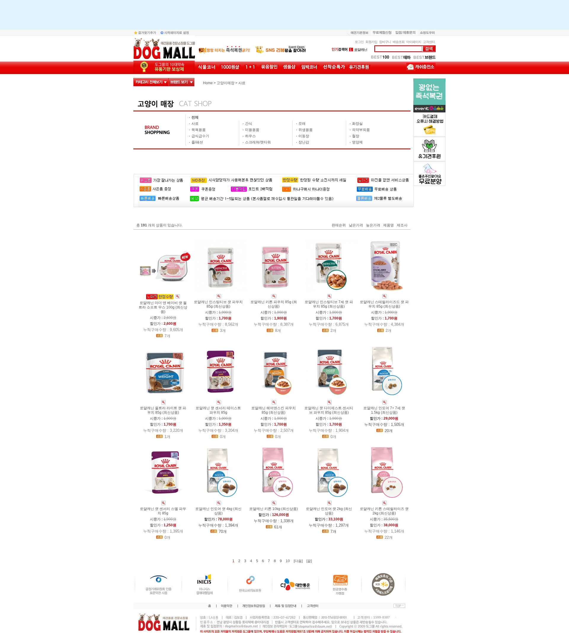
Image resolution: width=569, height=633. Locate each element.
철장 (355, 136)
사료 (241, 83)
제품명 (388, 225)
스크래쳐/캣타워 (258, 142)
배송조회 (399, 42)
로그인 (359, 42)
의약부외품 (361, 130)
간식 (248, 124)
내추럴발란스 (362, 51)
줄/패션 (197, 142)
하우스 (250, 136)
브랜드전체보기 (181, 82)
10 (288, 561)
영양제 (357, 142)
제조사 (402, 225)
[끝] (309, 561)
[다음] (298, 561)
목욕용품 (198, 130)
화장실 (357, 124)
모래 (302, 124)
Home (208, 83)
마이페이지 (413, 42)
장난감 (303, 142)
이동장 (303, 136)
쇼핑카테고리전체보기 (151, 82)
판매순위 (339, 225)
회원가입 (371, 42)
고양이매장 (225, 83)
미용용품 (252, 130)
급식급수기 (200, 136)
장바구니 (385, 42)
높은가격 (373, 225)
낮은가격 (356, 225)
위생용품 (305, 130)
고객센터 (429, 42)
